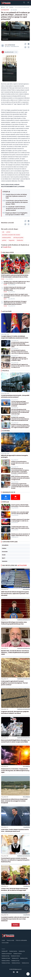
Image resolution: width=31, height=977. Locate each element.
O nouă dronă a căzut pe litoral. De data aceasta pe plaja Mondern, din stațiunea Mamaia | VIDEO (17, 202)
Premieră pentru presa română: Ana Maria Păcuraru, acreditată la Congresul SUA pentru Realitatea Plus (15, 860)
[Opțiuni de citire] (28, 974)
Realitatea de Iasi (25, 963)
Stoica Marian (26, 589)
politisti (4, 240)
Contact (3, 940)
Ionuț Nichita (26, 827)
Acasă (4, 7)
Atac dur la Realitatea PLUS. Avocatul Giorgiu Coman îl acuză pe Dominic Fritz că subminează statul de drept (20, 412)
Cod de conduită (5, 942)
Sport (5, 298)
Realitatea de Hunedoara (7, 953)
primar (8, 232)
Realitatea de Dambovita (23, 619)
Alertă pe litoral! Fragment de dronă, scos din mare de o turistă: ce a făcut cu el (20, 366)
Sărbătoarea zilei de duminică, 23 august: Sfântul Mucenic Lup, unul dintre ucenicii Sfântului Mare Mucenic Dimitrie (15, 303)
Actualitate (11, 7)
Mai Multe (15, 924)
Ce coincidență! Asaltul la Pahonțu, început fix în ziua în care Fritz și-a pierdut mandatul (15, 208)
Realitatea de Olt (15, 958)
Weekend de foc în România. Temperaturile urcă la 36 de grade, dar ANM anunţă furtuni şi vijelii (15, 770)
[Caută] (24, 2)
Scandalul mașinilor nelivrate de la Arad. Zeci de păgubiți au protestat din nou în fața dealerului (15, 919)
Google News (7, 247)
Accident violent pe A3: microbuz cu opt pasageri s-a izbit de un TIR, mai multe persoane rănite (15, 288)
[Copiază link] (25, 44)
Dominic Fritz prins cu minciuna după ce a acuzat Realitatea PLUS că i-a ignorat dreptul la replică (20, 426)
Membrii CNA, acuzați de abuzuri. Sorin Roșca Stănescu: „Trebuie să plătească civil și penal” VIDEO (15, 652)
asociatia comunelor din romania (11, 234)
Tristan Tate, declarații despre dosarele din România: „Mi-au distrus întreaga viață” (14, 889)
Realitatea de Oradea (6, 958)
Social (2, 279)
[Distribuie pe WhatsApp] (25, 47)
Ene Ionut (12, 45)
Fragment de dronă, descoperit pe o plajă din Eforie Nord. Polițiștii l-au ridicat (15, 712)
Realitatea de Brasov (16, 963)
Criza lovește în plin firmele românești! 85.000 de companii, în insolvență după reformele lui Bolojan (20, 486)
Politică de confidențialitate (21, 940)
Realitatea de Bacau (17, 953)
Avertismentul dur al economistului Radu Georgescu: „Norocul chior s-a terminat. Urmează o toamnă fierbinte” (20, 471)
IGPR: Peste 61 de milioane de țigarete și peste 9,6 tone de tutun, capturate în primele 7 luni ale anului (15, 593)
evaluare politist (6, 237)
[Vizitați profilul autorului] (2, 45)
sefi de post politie (18, 237)
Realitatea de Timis (15, 960)
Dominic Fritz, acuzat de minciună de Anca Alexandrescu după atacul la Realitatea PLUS (20, 419)
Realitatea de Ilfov (24, 958)
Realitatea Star (22, 951)
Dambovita (20, 240)
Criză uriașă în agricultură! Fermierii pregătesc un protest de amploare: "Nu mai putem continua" (14, 683)
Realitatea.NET (5, 951)
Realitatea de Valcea (6, 963)
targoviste (11, 240)
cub (3, 232)
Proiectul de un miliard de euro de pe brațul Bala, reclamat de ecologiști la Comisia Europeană (14, 801)
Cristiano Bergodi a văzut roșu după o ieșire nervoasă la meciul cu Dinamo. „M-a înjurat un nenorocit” (16, 296)
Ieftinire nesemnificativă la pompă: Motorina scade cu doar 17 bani (20, 463)
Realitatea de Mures (6, 960)
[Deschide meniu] (28, 3)
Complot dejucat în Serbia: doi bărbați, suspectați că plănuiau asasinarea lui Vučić (16, 196)
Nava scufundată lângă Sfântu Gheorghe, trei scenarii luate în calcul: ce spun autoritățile (15, 741)
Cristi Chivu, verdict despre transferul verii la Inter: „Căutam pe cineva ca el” (15, 830)
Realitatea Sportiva (13, 951)
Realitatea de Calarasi (15, 956)
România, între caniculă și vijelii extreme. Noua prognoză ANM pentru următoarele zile (17, 282)
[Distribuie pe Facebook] (28, 44)
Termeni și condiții (10, 940)
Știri (7, 7)
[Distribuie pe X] (28, 47)
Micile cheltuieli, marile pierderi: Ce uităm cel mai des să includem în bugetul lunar (20, 478)
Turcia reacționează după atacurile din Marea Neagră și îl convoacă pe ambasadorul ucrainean (20, 404)
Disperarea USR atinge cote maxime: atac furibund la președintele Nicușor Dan (14, 623)
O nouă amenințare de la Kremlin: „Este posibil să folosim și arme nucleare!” (15, 396)
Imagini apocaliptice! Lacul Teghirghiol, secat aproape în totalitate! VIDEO (16, 213)
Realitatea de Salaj (5, 956)
